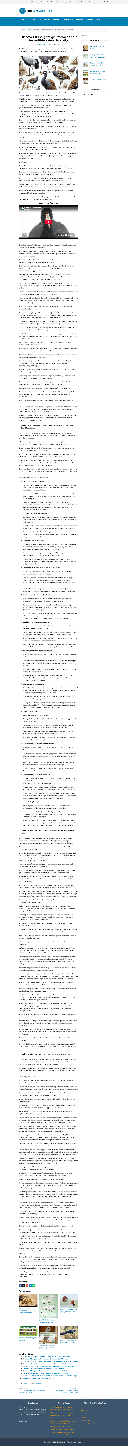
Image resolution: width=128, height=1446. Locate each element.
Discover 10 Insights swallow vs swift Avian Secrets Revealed (46, 1357)
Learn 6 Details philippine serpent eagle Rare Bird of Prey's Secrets (32, 1390)
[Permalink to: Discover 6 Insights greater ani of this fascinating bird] (69, 1332)
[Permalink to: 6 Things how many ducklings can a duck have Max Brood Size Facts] (28, 1300)
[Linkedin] (107, 2)
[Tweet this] (23, 1285)
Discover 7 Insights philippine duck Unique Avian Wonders (45, 1359)
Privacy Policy (86, 1420)
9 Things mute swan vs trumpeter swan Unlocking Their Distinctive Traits (47, 1320)
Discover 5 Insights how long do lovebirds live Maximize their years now (65, 1390)
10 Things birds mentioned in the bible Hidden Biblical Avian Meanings (50, 1376)
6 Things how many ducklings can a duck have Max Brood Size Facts (27, 1310)
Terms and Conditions (89, 1424)
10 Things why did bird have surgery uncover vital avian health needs (48, 1347)
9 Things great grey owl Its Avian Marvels (39, 1378)
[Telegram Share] (30, 1285)
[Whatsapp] (33, 1285)
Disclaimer (85, 1417)
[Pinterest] (104, 2)
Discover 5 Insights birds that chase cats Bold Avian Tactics (45, 1364)
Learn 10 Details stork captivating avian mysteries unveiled (45, 1373)
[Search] (106, 24)
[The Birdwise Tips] (35, 11)
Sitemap (84, 1427)
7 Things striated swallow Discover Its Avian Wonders (43, 1368)
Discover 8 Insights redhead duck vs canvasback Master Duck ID (68, 1311)
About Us (84, 1410)
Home (83, 1407)
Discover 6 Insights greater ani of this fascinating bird (68, 1341)
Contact (84, 1414)
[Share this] (20, 1285)
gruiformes (38, 1383)
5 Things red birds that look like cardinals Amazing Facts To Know (28, 1338)
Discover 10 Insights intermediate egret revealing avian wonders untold (50, 1361)
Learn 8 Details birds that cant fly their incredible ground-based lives (49, 1366)
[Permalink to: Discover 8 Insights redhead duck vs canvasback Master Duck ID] (69, 1301)
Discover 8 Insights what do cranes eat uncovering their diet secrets (49, 1371)
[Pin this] (27, 1285)
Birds (26, 1383)
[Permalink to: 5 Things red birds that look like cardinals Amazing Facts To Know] (28, 1331)
